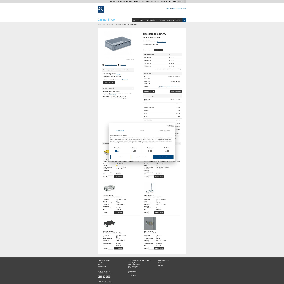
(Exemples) (118, 74)
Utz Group (129, 1)
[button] (181, 1)
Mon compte (173, 1)
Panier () (164, 1)
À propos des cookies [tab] (164, 130)
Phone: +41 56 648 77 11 (104, 271)
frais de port (113, 94)
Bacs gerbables (110, 24)
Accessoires (170, 20)
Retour (99, 24)
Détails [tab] (142, 130)
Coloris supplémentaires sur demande (170, 86)
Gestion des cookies (133, 266)
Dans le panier (158, 50)
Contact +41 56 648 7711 (117, 1)
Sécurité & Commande (108, 88)
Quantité (145, 50)
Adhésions (161, 265)
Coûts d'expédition (132, 271)
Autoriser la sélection (142, 157)
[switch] (134, 151)
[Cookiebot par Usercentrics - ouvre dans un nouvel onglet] (167, 126)
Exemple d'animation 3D (111, 65)
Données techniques (149, 96)
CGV (129, 269)
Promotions (162, 20)
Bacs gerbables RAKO (121, 24)
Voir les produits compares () (151, 1)
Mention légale (131, 263)
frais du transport (161, 42)
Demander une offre (109, 82)
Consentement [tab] (120, 130)
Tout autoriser (163, 157)
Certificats (160, 263)
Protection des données (134, 264)
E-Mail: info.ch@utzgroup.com (105, 273)
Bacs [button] (134, 20)
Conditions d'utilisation (133, 268)
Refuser (121, 157)
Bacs (104, 24)
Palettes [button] (141, 20)
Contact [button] (178, 20)
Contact (130, 273)
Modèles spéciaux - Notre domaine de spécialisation (116, 70)
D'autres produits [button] (151, 20)
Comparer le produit (175, 91)
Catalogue (137, 1)
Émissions (123, 65)
